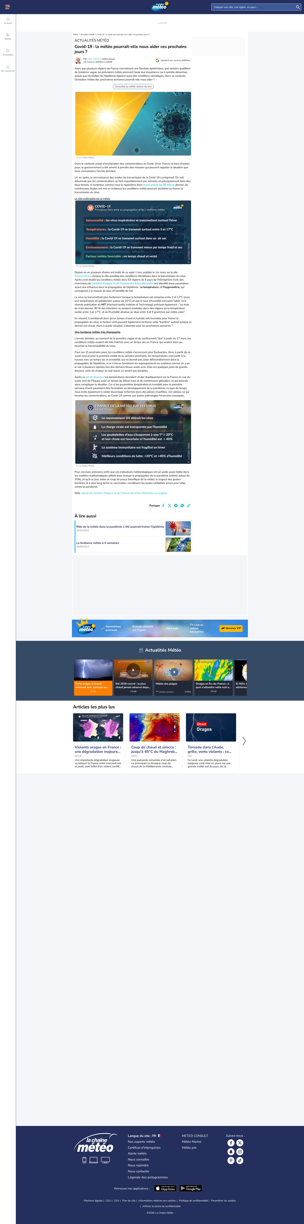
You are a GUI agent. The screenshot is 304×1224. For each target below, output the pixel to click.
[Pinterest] (231, 1160)
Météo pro (189, 1148)
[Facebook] (231, 1142)
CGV (116, 1200)
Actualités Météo (87, 34)
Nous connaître (138, 1159)
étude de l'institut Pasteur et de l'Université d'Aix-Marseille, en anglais (124, 493)
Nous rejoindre (138, 1165)
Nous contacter (138, 1171)
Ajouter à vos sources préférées (175, 60)
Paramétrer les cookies (223, 1200)
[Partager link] (188, 505)
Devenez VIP (233, 628)
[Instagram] (239, 1151)
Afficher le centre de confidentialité (161, 1206)
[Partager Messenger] (176, 505)
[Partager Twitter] (169, 505)
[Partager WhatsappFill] (182, 505)
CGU (108, 1200)
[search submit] (297, 7)
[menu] (8, 7)
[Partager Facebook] (163, 505)
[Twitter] (239, 1142)
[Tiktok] (239, 1160)
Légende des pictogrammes (148, 1177)
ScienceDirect (83, 276)
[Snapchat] (231, 1151)
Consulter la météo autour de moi (133, 86)
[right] (244, 671)
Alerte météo (137, 1153)
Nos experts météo (141, 1142)
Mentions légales (93, 1200)
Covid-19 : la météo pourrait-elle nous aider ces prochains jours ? (123, 35)
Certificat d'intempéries (144, 1148)
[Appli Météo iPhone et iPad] (165, 1188)
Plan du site (128, 1200)
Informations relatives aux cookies (157, 1200)
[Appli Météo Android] (190, 1188)
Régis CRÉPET (94, 58)
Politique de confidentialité (193, 1200)
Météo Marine (191, 1142)
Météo (75, 34)
